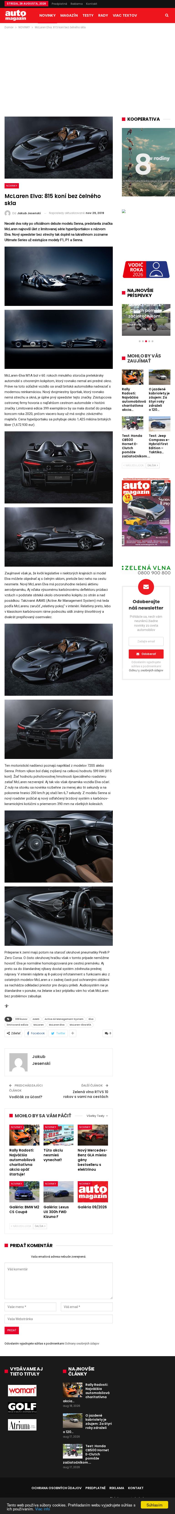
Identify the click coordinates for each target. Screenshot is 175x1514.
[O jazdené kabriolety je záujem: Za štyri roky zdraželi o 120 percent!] (72, 1420)
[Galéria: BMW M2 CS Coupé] (24, 1191)
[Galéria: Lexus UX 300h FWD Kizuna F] (59, 1191)
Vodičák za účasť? (25, 1096)
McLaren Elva (56, 1025)
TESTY (87, 15)
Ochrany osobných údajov (82, 1343)
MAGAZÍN (69, 15)
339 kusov (21, 1019)
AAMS (36, 1019)
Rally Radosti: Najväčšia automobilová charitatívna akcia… (86, 1392)
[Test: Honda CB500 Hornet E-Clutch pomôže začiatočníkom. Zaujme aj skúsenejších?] (72, 1451)
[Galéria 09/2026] (93, 1191)
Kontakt (91, 4)
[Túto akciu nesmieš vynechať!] (59, 1135)
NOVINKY (47, 15)
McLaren (38, 1025)
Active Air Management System (64, 1019)
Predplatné (59, 4)
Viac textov (125, 15)
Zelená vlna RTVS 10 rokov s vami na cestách (85, 1094)
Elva (91, 1019)
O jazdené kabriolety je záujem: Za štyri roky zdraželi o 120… (87, 1423)
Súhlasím (154, 1505)
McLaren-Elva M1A (80, 1025)
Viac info (42, 1508)
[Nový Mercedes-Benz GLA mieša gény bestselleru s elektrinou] (93, 1135)
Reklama (77, 4)
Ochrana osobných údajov (56, 1488)
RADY (103, 15)
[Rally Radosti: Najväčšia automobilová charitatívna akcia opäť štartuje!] (24, 1135)
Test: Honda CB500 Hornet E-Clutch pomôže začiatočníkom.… (86, 1454)
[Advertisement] (87, 64)
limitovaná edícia (17, 1025)
